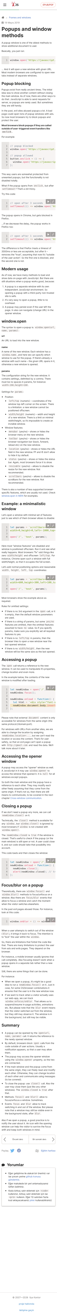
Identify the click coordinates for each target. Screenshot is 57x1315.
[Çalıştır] (48, 201)
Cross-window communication (25, 798)
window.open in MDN (12, 495)
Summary (10, 1025)
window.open (14, 321)
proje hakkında (26, 1303)
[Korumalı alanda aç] (53, 201)
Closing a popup (17, 806)
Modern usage (15, 269)
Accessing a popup (19, 659)
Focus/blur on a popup (22, 885)
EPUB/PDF (48, 4)
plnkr (32, 1200)
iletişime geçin (26, 1310)
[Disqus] (28, 1247)
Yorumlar (15, 1164)
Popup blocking (16, 83)
